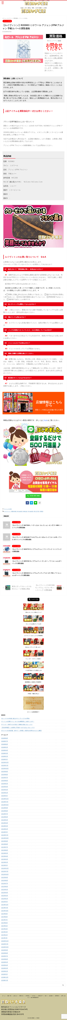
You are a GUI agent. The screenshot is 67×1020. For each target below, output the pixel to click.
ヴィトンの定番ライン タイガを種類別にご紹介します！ (17, 721)
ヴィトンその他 (8, 509)
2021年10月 (4, 911)
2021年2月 (4, 935)
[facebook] (27, 502)
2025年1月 (4, 796)
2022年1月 (4, 901)
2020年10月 (4, 947)
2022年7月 (4, 883)
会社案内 (51, 995)
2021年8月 (4, 917)
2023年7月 (4, 847)
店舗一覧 (9, 995)
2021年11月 (4, 908)
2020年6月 (4, 959)
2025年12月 (4, 762)
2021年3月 (4, 932)
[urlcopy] (39, 502)
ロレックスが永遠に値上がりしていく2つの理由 (15, 718)
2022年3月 (4, 895)
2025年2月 (4, 793)
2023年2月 (4, 862)
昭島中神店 (14, 511)
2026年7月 (4, 741)
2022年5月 (4, 889)
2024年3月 (4, 826)
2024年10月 (4, 805)
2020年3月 (4, 968)
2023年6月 (4, 850)
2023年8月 (4, 844)
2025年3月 (4, 789)
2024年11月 (4, 802)
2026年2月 (4, 756)
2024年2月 (4, 829)
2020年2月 (4, 971)
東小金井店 (20, 511)
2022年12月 (4, 868)
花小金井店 (30, 511)
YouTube (33, 995)
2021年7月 (4, 920)
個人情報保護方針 (35, 997)
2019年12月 (4, 977)
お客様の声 (40, 995)
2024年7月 (4, 814)
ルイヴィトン (7, 511)
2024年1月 (4, 832)
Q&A (46, 995)
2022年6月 (4, 886)
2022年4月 (4, 892)
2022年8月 (4, 880)
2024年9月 (4, 808)
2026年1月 (4, 759)
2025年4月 (4, 786)
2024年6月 (4, 817)
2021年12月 (4, 904)
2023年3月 (4, 859)
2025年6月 (4, 780)
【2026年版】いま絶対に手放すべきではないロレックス (18, 727)
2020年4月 (4, 965)
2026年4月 (4, 750)
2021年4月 (4, 929)
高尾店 (41, 511)
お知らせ (15, 995)
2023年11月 (4, 835)
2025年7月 (4, 777)
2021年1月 (4, 938)
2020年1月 (4, 974)
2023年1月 (4, 865)
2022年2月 (4, 898)
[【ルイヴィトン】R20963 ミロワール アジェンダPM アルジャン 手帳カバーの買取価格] (31, 502)
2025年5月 (4, 783)
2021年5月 (4, 926)
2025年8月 (4, 774)
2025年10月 (4, 768)
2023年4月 (4, 856)
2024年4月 (4, 823)
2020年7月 (4, 956)
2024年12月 (4, 799)
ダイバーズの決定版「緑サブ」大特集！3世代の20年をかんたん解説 (21, 730)
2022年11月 (4, 871)
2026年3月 (4, 753)
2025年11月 (4, 765)
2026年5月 (4, 747)
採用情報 (57, 995)
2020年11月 (4, 944)
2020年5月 (4, 962)
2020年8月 (4, 953)
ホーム (3, 995)
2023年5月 (4, 853)
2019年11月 (4, 980)
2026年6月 (4, 744)
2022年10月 (4, 874)
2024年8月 (4, 811)
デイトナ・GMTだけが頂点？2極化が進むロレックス (16, 724)
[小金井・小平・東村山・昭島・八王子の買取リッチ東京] (36, 4)
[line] (35, 502)
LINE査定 (27, 995)
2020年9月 (4, 950)
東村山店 (25, 511)
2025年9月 (4, 771)
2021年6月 (4, 923)
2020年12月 (4, 941)
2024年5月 (4, 820)
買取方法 (21, 995)
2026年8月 (4, 738)
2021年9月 (4, 914)
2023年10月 (4, 838)
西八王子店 (36, 511)
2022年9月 (4, 877)
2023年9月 (4, 841)
